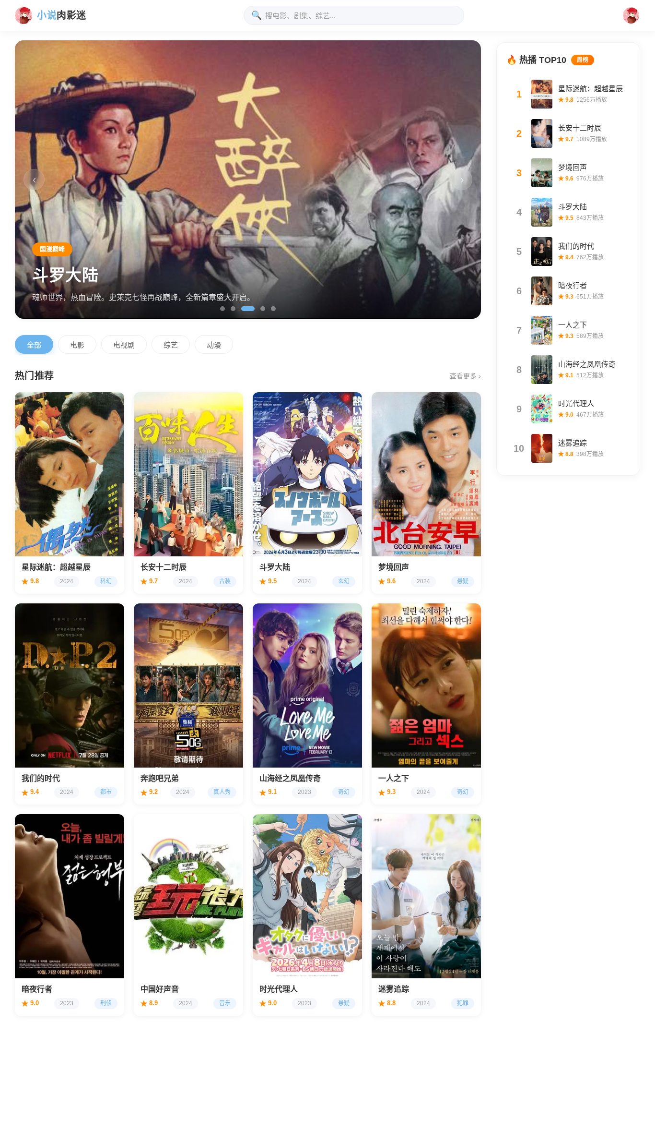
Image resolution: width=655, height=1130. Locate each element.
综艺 (171, 345)
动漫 (214, 345)
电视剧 (124, 345)
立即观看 (43, 541)
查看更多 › (465, 376)
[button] (631, 15)
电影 (77, 345)
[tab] (222, 308)
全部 (34, 345)
